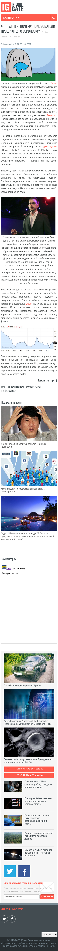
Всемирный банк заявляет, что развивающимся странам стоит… (38, 801)
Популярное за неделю (29, 768)
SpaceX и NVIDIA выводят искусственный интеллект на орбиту (38, 853)
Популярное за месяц (29, 775)
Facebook (52, 115)
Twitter (54, 83)
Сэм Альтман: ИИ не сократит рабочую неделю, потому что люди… (38, 784)
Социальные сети (15, 387)
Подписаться (47, 897)
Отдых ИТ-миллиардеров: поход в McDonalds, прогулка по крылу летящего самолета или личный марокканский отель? (27, 536)
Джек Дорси (50, 146)
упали (29, 304)
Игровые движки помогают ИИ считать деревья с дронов (38, 836)
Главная (16, 37)
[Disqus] (29, 599)
